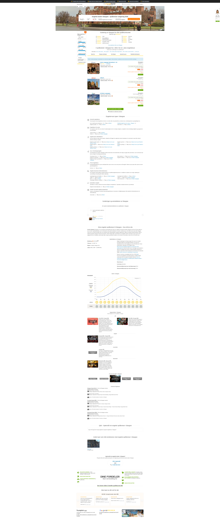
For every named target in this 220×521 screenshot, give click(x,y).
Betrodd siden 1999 (122, 1)
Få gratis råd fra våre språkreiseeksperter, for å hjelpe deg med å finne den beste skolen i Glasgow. (115, 456)
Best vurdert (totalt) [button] (99, 51)
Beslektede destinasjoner (135, 54)
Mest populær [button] (106, 51)
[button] (138, 4)
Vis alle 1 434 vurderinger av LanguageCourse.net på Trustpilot (86, 514)
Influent (110, 121)
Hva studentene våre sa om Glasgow (115, 45)
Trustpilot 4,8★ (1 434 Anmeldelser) (79, 1)
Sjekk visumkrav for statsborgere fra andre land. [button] (129, 250)
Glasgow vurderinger (103, 54)
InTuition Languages (104, 132)
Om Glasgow (113, 54)
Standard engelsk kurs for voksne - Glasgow (125, 121)
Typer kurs (93, 54)
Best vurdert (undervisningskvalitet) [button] (116, 51)
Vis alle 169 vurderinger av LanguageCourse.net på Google (108, 512)
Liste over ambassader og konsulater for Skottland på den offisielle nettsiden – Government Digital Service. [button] (129, 257)
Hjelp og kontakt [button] (79, 4)
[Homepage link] (77, 6)
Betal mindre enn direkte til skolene (95, 1)
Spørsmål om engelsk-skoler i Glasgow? (115, 455)
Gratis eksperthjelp (145, 1)
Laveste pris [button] (137, 51)
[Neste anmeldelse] (142, 499)
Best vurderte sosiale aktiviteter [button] (128, 51)
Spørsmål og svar (123, 54)
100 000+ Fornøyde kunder (110, 1)
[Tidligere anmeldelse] (78, 499)
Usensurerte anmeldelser (134, 1)
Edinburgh (89, 447)
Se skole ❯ (141, 74)
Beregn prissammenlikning (133, 19)
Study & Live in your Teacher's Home (107, 218)
